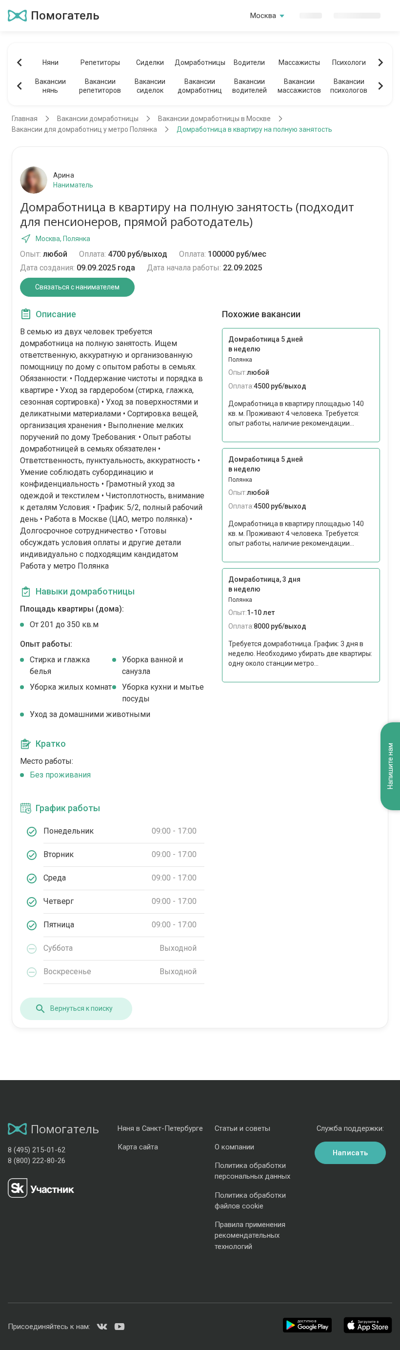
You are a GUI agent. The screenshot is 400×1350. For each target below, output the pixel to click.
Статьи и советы (242, 1128)
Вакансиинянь (50, 86)
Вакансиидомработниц (200, 86)
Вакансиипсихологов (348, 86)
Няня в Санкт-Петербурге (160, 1128)
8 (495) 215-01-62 (36, 1149)
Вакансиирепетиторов (100, 86)
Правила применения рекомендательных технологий (250, 1235)
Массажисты (299, 62)
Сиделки (150, 62)
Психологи (349, 62)
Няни (50, 62)
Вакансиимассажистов (299, 86)
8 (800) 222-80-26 (36, 1160)
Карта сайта (138, 1147)
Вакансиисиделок (150, 86)
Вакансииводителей (249, 86)
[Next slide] (380, 62)
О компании (234, 1147)
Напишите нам (390, 766)
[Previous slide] (19, 62)
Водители (249, 62)
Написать (350, 1152)
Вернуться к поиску (81, 1008)
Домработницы (199, 62)
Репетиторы (100, 62)
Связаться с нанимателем (77, 287)
